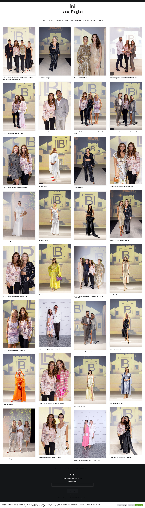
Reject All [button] (131, 505)
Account (94, 20)
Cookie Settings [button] (122, 505)
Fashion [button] (50, 20)
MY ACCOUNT (59, 468)
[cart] (103, 20)
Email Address (72, 481)
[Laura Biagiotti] (72, 9)
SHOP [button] (44, 20)
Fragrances (59, 20)
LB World (86, 20)
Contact (78, 20)
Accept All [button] (139, 505)
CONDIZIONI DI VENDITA (82, 468)
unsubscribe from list (72, 494)
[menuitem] (44, 20)
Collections (69, 20)
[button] (19, 51)
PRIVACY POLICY (69, 468)
